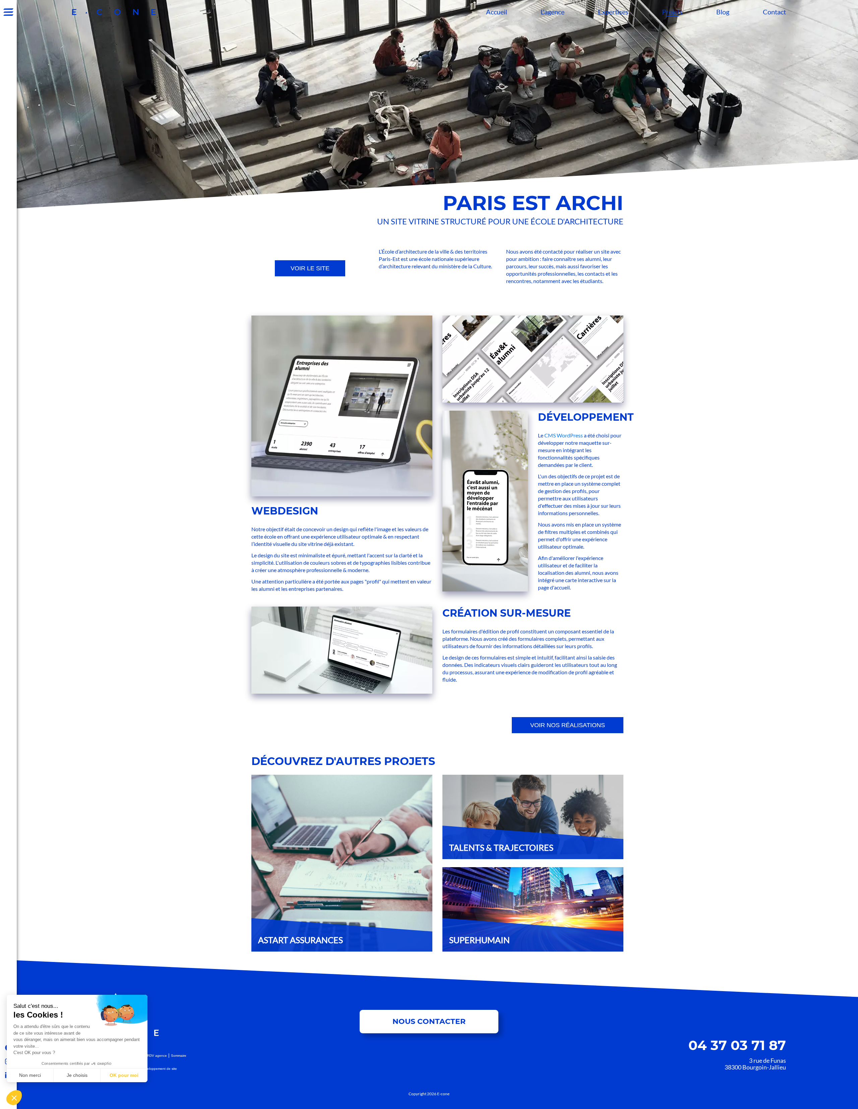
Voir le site (310, 268)
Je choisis (77, 1075)
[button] (14, 1098)
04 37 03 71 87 (737, 1045)
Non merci (30, 1075)
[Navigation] (8, 12)
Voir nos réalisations (567, 725)
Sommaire (178, 1055)
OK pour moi (124, 1075)
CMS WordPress (563, 435)
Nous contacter (429, 1021)
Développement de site (159, 1068)
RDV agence (157, 1055)
